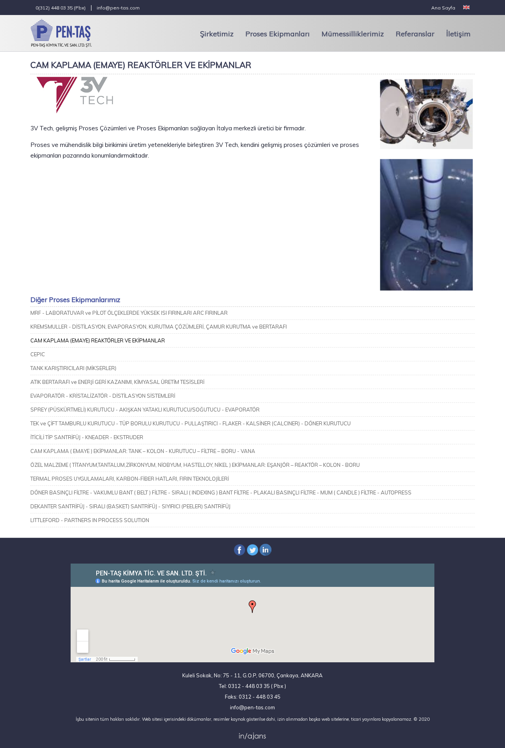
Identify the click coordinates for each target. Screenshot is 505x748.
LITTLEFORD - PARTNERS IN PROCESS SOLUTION (89, 520)
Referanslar (415, 33)
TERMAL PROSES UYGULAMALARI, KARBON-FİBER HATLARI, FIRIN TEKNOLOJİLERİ (129, 478)
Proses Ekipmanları (277, 33)
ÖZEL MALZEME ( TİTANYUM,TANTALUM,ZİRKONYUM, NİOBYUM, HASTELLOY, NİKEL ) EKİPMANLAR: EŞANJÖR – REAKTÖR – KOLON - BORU (195, 465)
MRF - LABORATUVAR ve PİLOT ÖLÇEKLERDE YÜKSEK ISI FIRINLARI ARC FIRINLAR (129, 313)
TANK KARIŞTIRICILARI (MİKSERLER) (73, 368)
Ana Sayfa (443, 8)
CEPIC (37, 354)
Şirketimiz (217, 33)
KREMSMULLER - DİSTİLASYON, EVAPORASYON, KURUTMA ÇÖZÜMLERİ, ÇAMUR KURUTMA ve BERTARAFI (158, 326)
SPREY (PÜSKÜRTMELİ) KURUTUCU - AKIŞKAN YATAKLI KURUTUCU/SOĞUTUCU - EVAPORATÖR (145, 409)
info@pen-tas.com (118, 8)
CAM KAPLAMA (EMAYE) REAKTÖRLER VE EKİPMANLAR (97, 340)
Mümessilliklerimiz (353, 33)
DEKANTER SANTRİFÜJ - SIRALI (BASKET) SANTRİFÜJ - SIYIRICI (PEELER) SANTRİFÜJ (130, 506)
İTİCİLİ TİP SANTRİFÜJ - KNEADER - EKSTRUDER (86, 437)
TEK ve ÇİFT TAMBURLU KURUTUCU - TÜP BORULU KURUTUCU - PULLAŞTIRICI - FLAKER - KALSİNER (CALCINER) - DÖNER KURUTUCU (190, 423)
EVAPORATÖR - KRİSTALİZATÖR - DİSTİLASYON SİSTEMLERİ (102, 396)
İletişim (458, 33)
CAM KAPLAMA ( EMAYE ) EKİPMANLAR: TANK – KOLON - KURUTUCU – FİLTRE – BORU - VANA (142, 451)
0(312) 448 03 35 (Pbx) (61, 8)
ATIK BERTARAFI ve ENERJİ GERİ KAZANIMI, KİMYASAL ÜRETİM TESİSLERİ (117, 382)
